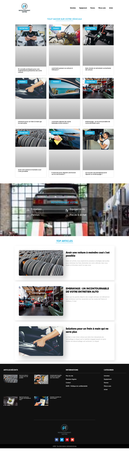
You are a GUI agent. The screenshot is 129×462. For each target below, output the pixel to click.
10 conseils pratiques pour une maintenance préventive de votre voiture (30, 70)
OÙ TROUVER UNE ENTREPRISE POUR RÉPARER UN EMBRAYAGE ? (96, 173)
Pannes (92, 8)
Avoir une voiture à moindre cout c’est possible (29, 170)
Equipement (83, 8)
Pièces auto (102, 8)
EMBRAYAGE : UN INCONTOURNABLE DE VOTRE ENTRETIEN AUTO (97, 122)
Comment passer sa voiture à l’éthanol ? (62, 69)
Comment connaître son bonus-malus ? (55, 397)
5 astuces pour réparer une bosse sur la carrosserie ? (64, 173)
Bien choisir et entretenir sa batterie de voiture (98, 69)
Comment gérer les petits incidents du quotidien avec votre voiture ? (56, 376)
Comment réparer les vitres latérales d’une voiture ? (61, 122)
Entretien (73, 8)
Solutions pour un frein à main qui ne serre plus (30, 122)
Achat (111, 8)
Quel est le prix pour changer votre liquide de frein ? (25, 398)
